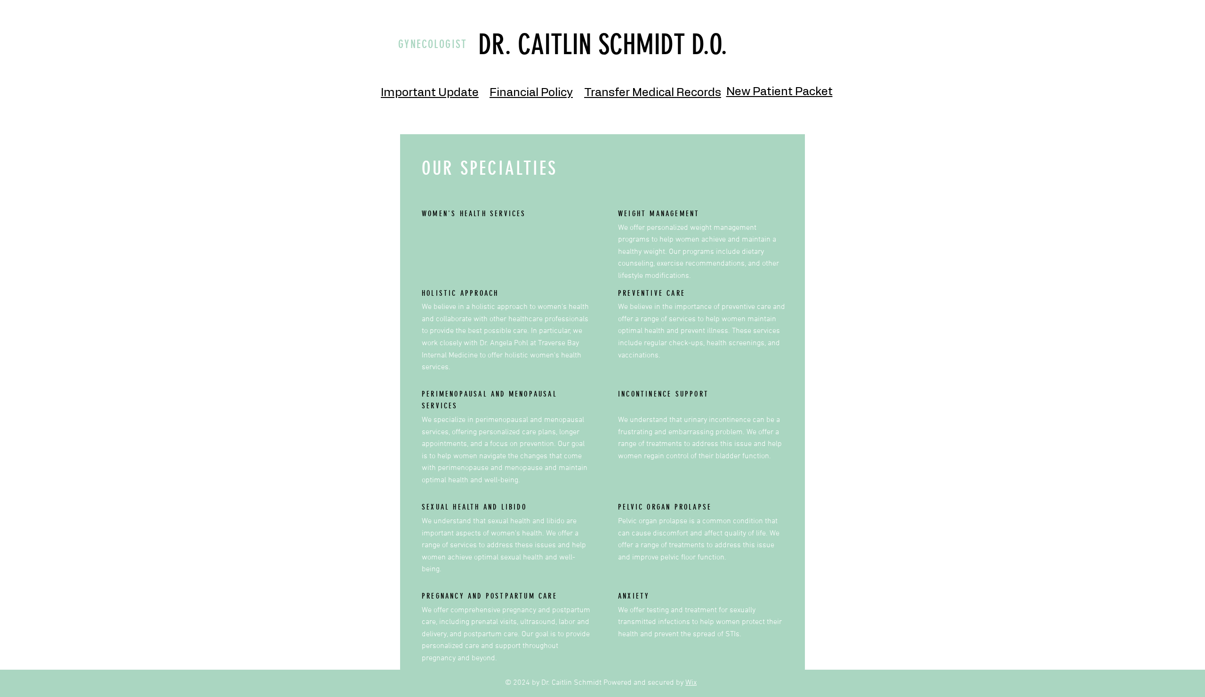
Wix (691, 683)
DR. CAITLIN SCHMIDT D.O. (602, 44)
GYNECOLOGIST (432, 44)
